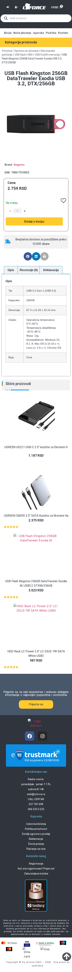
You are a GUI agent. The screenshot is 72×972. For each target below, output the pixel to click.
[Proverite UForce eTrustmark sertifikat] (36, 763)
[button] (28, 256)
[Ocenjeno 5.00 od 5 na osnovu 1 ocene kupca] (36, 526)
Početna (7, 50)
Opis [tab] (11, 270)
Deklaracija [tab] (51, 270)
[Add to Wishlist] (7, 211)
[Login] (8, 7)
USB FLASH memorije (47, 54)
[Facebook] (29, 736)
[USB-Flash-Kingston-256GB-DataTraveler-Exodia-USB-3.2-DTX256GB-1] (36, 124)
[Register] (17, 7)
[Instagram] (42, 736)
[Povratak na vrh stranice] (66, 956)
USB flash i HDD (24, 54)
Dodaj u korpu (34, 221)
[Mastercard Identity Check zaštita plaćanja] (9, 942)
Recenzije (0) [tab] (29, 270)
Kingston (19, 164)
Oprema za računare (26, 50)
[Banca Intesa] (45, 943)
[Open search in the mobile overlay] (36, 18)
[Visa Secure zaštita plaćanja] (27, 943)
